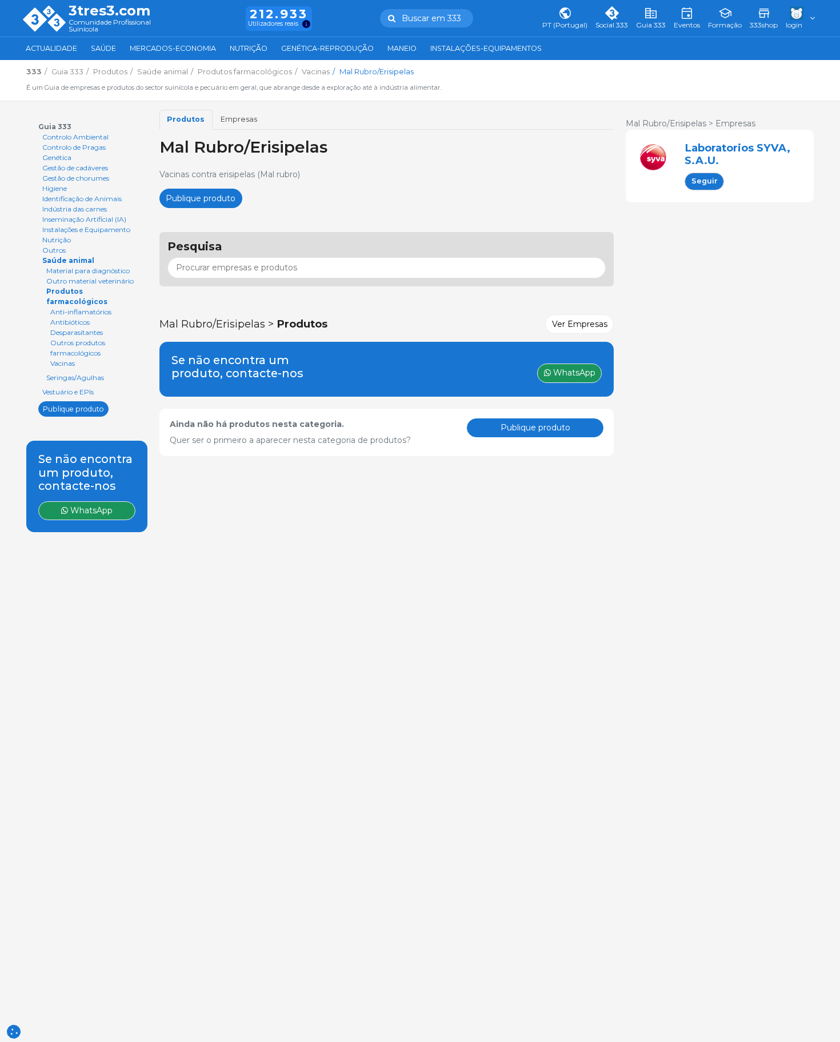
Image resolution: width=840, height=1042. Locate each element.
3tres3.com (109, 11)
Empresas (239, 119)
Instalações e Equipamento (86, 229)
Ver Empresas (579, 324)
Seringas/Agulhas (75, 377)
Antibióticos (70, 322)
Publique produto (73, 408)
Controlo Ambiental (75, 137)
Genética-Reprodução (327, 48)
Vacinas (62, 363)
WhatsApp (90, 510)
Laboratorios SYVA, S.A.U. (737, 154)
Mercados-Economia (173, 48)
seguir (704, 181)
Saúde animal (68, 260)
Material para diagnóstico (88, 270)
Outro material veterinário (90, 281)
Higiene (54, 188)
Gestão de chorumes (75, 178)
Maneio (402, 48)
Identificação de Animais (82, 198)
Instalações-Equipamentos (486, 48)
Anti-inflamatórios (80, 312)
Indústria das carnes (74, 209)
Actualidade (51, 48)
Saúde (103, 48)
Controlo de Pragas (74, 147)
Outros (54, 250)
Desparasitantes (76, 332)
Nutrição (248, 48)
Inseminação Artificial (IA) (84, 219)
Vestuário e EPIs (68, 392)
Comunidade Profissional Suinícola (110, 26)
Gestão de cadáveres (75, 167)
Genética (56, 157)
